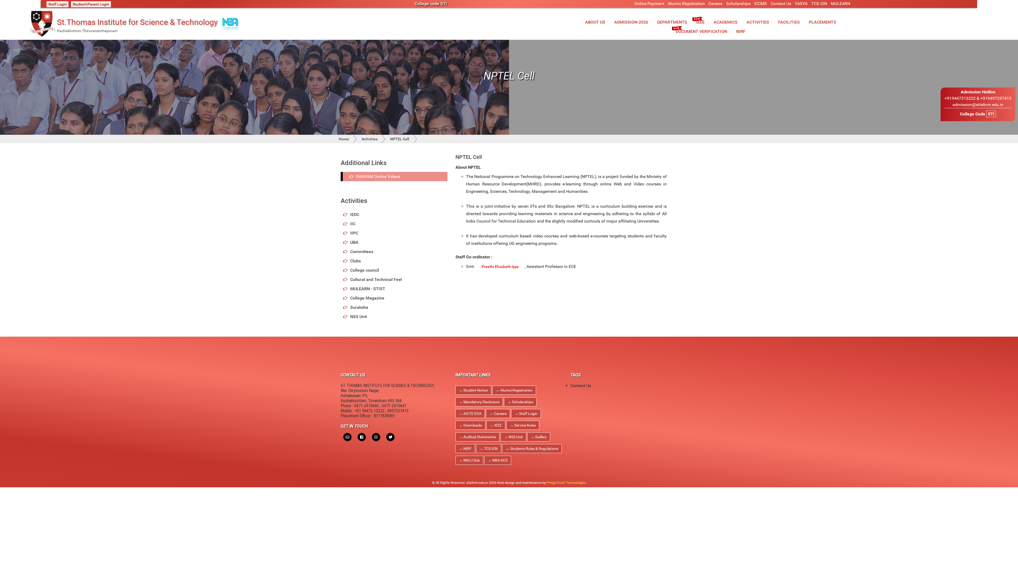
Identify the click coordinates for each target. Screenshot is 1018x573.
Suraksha (359, 307)
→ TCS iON (489, 448)
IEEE (700, 22)
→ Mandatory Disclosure (479, 402)
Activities (758, 22)
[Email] (347, 437)
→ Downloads (470, 425)
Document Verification (701, 31)
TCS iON (819, 3)
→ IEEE (496, 425)
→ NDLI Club (469, 460)
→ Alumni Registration (514, 390)
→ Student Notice (473, 390)
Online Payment (649, 3)
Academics (726, 22)
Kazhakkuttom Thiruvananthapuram (87, 31)
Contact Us (781, 3)
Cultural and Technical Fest (376, 279)
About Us (595, 22)
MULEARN (840, 3)
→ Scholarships (520, 402)
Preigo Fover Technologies (566, 483)
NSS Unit (358, 316)
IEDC (354, 214)
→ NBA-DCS (498, 460)
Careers (715, 3)
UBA (354, 242)
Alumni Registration (686, 3)
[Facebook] (362, 437)
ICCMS (760, 3)
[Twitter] (390, 437)
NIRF (740, 31)
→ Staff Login (526, 413)
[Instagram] (376, 437)
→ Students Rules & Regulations (532, 448)
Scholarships (738, 3)
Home (344, 139)
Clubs (355, 260)
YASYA (801, 3)
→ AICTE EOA (470, 413)
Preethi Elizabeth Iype (500, 266)
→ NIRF (465, 448)
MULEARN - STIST (367, 288)
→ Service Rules (523, 425)
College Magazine (367, 298)
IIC (353, 223)
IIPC (354, 233)
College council (364, 270)
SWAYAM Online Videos (377, 176)
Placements (822, 22)
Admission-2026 (631, 22)
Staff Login (57, 4)
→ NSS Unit (513, 437)
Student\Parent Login (91, 4)
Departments (672, 22)
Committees (361, 251)
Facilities (789, 22)
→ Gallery (539, 437)
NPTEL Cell (399, 139)
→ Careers (498, 413)
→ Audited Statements (477, 437)
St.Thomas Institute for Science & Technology (137, 22)
